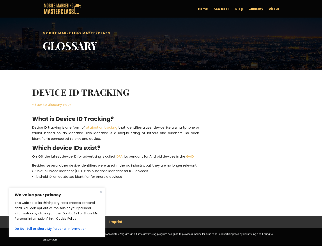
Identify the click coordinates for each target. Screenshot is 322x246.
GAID (190, 156)
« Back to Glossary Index (51, 104)
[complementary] (57, 212)
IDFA (119, 156)
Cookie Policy (66, 218)
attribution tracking (101, 127)
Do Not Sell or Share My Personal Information (51, 228)
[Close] (101, 192)
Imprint (115, 221)
